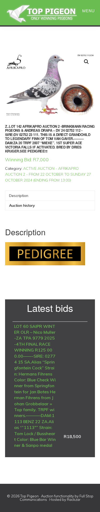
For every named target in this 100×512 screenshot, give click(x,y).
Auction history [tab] (22, 205)
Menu (88, 10)
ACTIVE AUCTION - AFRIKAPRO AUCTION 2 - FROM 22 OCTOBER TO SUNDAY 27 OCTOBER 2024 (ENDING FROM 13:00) (48, 174)
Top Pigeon (48, 14)
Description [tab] (18, 195)
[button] (86, 62)
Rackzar (74, 499)
